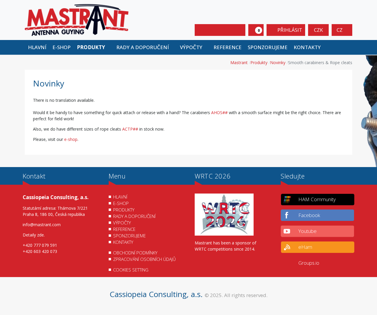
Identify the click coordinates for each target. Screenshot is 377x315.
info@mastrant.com (42, 224)
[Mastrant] (76, 19)
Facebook (309, 215)
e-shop (70, 139)
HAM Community (317, 199)
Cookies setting (130, 270)
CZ (340, 29)
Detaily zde (33, 235)
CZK (318, 29)
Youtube (307, 231)
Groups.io (308, 262)
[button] (93, 47)
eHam (305, 247)
